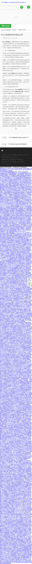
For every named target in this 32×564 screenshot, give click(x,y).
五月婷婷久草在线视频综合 (15, 288)
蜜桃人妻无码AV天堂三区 (22, 184)
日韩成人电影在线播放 (24, 463)
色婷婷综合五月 (6, 217)
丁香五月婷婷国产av (8, 191)
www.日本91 (12, 348)
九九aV (11, 374)
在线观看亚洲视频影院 (18, 298)
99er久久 (15, 437)
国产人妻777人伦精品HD (22, 552)
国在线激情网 (14, 217)
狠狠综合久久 (20, 308)
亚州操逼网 (19, 493)
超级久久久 (3, 552)
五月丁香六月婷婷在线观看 (11, 525)
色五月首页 (9, 295)
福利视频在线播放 (9, 323)
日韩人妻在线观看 (11, 230)
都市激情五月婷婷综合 (23, 532)
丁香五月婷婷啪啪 (17, 548)
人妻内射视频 (6, 192)
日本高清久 (29, 183)
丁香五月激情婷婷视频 (11, 231)
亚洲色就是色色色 (25, 421)
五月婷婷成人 (26, 200)
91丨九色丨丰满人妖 (7, 352)
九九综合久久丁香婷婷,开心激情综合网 (20, 243)
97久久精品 (27, 473)
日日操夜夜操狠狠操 (11, 208)
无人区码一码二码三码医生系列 (10, 475)
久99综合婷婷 (20, 320)
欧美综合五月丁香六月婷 (9, 440)
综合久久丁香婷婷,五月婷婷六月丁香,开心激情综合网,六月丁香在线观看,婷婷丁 (15, 418)
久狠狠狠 (20, 209)
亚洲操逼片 (10, 450)
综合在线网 (5, 437)
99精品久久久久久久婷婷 (6, 314)
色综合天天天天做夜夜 (21, 348)
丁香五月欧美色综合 (26, 199)
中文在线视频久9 (12, 337)
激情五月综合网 (25, 401)
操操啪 (26, 297)
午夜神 (20, 343)
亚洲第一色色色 (15, 312)
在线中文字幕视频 (8, 304)
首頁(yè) (14, 29)
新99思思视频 (7, 350)
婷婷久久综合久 (16, 509)
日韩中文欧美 (12, 296)
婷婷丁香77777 (20, 297)
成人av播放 (18, 284)
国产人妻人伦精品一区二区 (20, 537)
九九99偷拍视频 (16, 238)
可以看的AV (17, 266)
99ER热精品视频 (18, 427)
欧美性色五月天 (25, 241)
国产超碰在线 (8, 407)
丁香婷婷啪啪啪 (24, 378)
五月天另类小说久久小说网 (22, 370)
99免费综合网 (21, 176)
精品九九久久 (13, 409)
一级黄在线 (28, 227)
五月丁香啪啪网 (8, 489)
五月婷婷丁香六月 (25, 327)
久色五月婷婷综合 (26, 178)
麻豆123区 (2, 498)
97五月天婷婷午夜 (21, 393)
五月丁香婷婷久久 (8, 400)
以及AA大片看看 (15, 413)
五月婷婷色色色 (12, 308)
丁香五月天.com (25, 506)
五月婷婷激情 (7, 367)
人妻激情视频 (25, 358)
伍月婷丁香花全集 (4, 297)
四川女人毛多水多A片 (19, 488)
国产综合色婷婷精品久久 (19, 213)
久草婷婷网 (8, 262)
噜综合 (21, 546)
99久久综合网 (19, 517)
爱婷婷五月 (3, 320)
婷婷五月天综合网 (26, 273)
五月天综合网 (25, 289)
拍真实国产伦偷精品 (8, 428)
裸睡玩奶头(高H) (4, 209)
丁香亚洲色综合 (16, 299)
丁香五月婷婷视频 (22, 182)
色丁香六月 (23, 502)
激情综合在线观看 (7, 522)
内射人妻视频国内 (26, 485)
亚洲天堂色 (6, 282)
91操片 (23, 303)
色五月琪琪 (15, 203)
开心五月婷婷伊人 (14, 361)
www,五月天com (24, 191)
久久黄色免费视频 (18, 540)
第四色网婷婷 (18, 226)
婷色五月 (28, 264)
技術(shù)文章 (6, 26)
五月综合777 (26, 440)
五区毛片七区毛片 (9, 324)
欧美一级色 (28, 538)
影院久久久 (28, 391)
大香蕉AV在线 (10, 526)
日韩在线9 (27, 267)
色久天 (1, 351)
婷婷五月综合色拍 (22, 558)
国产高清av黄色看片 (22, 409)
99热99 (9, 311)
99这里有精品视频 (22, 437)
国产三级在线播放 (16, 276)
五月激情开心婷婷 (8, 488)
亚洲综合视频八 (24, 197)
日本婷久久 (13, 404)
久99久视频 (6, 336)
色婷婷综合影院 (6, 459)
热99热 (23, 408)
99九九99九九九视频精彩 (25, 313)
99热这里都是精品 (6, 305)
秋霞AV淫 (24, 493)
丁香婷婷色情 (7, 452)
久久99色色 (17, 408)
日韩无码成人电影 (26, 423)
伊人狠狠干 (26, 274)
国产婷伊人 (26, 279)
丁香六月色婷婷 (19, 302)
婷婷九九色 (12, 336)
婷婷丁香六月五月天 (7, 556)
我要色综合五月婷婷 (11, 433)
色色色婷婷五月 (10, 335)
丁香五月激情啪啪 (14, 397)
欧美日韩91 (12, 315)
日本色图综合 (17, 505)
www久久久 (7, 344)
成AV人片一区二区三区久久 (11, 439)
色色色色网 (6, 451)
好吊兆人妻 (3, 292)
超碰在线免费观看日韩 (7, 436)
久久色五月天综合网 (26, 508)
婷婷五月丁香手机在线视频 (11, 198)
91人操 (3, 331)
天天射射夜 (23, 242)
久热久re (4, 442)
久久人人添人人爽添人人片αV (23, 497)
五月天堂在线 (24, 266)
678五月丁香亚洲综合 (10, 251)
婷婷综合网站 (3, 434)
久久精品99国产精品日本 (8, 372)
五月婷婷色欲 (17, 241)
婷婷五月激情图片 (15, 303)
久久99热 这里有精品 (20, 339)
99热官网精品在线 (23, 203)
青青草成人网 (19, 495)
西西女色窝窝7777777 (14, 186)
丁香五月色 (18, 423)
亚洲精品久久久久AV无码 (11, 481)
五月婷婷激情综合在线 (12, 343)
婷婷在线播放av (17, 356)
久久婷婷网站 (10, 442)
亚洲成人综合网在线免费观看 (7, 487)
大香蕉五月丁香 (21, 489)
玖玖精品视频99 (21, 263)
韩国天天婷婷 (12, 549)
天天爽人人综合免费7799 (17, 319)
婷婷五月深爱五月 (6, 355)
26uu (29, 217)
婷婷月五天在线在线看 (5, 508)
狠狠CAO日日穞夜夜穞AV (18, 237)
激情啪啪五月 (22, 412)
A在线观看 (22, 239)
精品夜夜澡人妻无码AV (9, 493)
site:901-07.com (27, 233)
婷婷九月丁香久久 (13, 376)
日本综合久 (19, 440)
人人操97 (11, 302)
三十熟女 (13, 184)
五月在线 (5, 499)
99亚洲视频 (8, 238)
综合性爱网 (27, 345)
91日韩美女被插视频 (9, 255)
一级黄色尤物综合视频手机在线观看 (20, 215)
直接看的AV (13, 253)
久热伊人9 (24, 436)
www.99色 (15, 516)
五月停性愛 (14, 383)
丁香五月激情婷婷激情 (21, 372)
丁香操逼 (15, 461)
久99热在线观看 (6, 215)
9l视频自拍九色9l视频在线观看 (18, 410)
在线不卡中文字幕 (22, 490)
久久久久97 (23, 206)
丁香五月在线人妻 (21, 353)
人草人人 (17, 518)
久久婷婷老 (10, 479)
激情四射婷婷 (26, 557)
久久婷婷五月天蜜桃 (8, 538)
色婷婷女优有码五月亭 (8, 226)
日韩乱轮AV (20, 233)
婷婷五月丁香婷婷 (9, 497)
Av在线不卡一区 (18, 507)
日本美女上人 (25, 560)
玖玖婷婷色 (7, 199)
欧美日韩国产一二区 (5, 274)
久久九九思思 (15, 177)
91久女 (20, 344)
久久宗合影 (5, 224)
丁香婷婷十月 (19, 554)
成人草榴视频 (27, 208)
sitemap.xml (7, 164)
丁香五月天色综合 (26, 505)
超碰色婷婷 (22, 218)
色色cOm (18, 273)
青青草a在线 (7, 531)
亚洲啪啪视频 (16, 197)
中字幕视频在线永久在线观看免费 (15, 173)
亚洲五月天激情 (23, 426)
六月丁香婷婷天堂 (14, 546)
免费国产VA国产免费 (5, 184)
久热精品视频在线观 (14, 218)
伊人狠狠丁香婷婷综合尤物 (14, 179)
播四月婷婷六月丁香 (20, 290)
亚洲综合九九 (8, 213)
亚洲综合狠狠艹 (4, 265)
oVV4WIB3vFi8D (4, 353)
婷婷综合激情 (15, 378)
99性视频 (16, 399)
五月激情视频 (13, 190)
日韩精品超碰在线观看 (17, 531)
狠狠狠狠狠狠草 (9, 321)
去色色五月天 (17, 400)
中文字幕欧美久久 (8, 178)
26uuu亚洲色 (7, 279)
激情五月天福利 (6, 510)
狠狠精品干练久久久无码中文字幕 (18, 395)
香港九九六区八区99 (25, 544)
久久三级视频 (6, 207)
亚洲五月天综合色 (23, 461)
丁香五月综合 (18, 222)
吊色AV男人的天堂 (7, 432)
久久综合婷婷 (11, 342)
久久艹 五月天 (12, 387)
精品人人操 (9, 379)
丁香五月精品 (25, 230)
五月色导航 (10, 507)
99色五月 (9, 329)
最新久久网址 (27, 311)
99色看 (2, 461)
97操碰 (23, 276)
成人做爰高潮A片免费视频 (16, 310)
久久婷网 (6, 530)
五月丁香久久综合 (11, 424)
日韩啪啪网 (7, 410)
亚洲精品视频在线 (13, 185)
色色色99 (7, 404)
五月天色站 (28, 392)
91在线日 (5, 387)
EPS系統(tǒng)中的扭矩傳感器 (17, 144)
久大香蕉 (14, 385)
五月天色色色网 (13, 345)
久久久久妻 (12, 495)
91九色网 (11, 402)
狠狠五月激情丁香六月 (17, 279)
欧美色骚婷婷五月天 (5, 383)
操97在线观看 (7, 385)
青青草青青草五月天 (21, 465)
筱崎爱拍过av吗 (17, 235)
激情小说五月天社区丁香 (8, 291)
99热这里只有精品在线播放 (17, 227)
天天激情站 (24, 245)
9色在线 (14, 545)
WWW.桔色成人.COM (5, 268)
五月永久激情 (9, 241)
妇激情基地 (15, 249)
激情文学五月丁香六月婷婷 (21, 416)
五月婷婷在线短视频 (5, 312)
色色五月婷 (24, 400)
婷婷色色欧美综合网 (8, 399)
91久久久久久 (18, 500)
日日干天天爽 (3, 342)
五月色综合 (5, 444)
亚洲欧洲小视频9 (15, 175)
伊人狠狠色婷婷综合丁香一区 (18, 360)
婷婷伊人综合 (15, 347)
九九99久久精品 (24, 181)
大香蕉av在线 (16, 259)
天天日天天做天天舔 (26, 340)
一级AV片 (26, 174)
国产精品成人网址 (26, 318)
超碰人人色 (24, 265)
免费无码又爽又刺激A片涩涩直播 (14, 271)
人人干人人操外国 (19, 323)
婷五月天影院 (7, 351)
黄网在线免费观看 (4, 532)
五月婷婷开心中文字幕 (7, 492)
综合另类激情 (6, 457)
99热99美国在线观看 (7, 334)
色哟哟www (23, 388)
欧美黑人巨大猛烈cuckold (14, 250)
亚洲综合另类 (20, 499)
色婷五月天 (25, 226)
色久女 (3, 249)
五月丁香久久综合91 (8, 431)
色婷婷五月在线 (13, 443)
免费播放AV (6, 273)
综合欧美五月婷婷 (16, 262)
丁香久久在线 (3, 221)
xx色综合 (27, 374)
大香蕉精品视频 (22, 530)
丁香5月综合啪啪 (21, 542)
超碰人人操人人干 (15, 464)
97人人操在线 (14, 412)
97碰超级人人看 (13, 211)
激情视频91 (12, 210)
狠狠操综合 (21, 447)
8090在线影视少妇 (15, 199)
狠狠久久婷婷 (9, 505)
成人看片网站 (8, 513)
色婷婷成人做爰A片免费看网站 (8, 233)
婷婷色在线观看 (27, 546)
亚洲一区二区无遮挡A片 (9, 389)
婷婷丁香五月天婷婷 (21, 336)
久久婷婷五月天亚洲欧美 (16, 328)
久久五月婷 (24, 432)
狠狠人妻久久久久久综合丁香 (19, 351)
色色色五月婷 (5, 435)
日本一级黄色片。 (13, 223)
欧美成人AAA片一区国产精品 (23, 296)
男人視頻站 (12, 534)
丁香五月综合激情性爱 (14, 224)
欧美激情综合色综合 (21, 498)
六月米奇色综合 (6, 550)
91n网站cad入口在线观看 (24, 219)
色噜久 (3, 299)
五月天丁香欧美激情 (16, 289)
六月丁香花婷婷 (19, 342)
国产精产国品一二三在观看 (19, 384)
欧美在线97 (5, 529)
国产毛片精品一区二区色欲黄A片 (17, 246)
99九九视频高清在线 (21, 387)
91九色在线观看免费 (21, 524)
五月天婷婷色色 (4, 348)
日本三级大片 (22, 504)
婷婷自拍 (28, 268)
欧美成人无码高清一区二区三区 (13, 286)
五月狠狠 (11, 290)
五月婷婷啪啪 (15, 305)
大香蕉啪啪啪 (7, 476)
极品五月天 (22, 484)
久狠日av (7, 280)
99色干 (23, 356)
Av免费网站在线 (6, 501)
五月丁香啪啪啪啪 (17, 522)
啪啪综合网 (18, 523)
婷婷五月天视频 (25, 324)
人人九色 (27, 481)
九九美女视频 (3, 179)
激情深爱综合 (9, 562)
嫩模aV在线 (10, 200)
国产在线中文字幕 (19, 194)
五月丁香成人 (7, 264)
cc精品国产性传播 (7, 216)
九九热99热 (17, 526)
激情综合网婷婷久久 (19, 479)
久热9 (9, 388)
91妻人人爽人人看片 (5, 445)
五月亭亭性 (16, 480)
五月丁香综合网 (17, 407)
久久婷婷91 (15, 476)
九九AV (12, 457)
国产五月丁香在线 (20, 392)
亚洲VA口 (21, 332)
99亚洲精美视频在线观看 (9, 260)
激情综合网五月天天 (20, 442)
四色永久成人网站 (18, 375)
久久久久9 (16, 239)
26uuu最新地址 (27, 247)
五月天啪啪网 (17, 436)
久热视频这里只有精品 (17, 193)
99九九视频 (7, 466)
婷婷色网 (17, 502)
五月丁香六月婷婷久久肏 (11, 254)
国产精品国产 (19, 331)
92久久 (23, 255)
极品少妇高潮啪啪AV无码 (21, 541)
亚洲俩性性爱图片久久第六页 (21, 201)
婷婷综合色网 (26, 517)
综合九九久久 (9, 266)
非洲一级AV (20, 270)
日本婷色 (24, 533)
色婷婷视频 (12, 273)
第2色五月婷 (21, 391)
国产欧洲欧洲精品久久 (11, 173)
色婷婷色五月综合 (4, 190)
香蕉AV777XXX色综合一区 (12, 248)
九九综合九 (20, 221)
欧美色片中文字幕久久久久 (12, 287)
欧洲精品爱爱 (19, 291)
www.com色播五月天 (5, 528)
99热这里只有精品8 (21, 202)
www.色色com (3, 272)
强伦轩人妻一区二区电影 (8, 294)
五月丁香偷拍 (3, 193)
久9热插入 (4, 388)
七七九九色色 (24, 411)
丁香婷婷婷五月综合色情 (19, 195)
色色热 (1, 393)
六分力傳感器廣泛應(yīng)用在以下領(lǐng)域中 (20, 137)
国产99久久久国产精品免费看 (10, 267)
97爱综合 (18, 230)
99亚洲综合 (28, 319)
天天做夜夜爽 (17, 178)
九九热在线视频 (21, 346)
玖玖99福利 (21, 345)
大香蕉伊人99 (14, 510)
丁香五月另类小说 (26, 377)
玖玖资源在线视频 (7, 401)
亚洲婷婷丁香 (18, 557)
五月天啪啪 (5, 394)
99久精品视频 (25, 286)
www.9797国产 (10, 369)
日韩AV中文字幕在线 (7, 189)
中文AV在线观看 (12, 499)
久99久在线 (20, 338)
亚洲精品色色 (9, 405)
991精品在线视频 (9, 560)
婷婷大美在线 (16, 334)
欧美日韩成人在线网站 (19, 321)
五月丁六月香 (25, 262)
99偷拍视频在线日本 (13, 544)
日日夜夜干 (20, 211)
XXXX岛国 (20, 510)
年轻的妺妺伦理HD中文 (19, 366)
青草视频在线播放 (15, 539)
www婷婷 (28, 425)
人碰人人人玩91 (27, 352)
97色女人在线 (3, 358)
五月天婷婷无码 (14, 447)
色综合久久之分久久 (9, 284)
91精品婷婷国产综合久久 (24, 363)
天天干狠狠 (26, 209)
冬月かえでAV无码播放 (14, 265)
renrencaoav (7, 555)
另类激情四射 (24, 501)
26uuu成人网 (5, 521)
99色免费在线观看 (6, 219)
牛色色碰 (25, 512)
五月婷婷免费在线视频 (10, 393)
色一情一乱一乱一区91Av (8, 205)
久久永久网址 (6, 377)
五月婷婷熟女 (16, 401)
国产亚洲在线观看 (14, 275)
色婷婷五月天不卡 (11, 368)
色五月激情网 (16, 441)
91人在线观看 (23, 413)
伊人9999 (21, 272)
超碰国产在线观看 (7, 371)
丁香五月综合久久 (12, 491)
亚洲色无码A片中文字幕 (8, 416)
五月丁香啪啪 (9, 258)
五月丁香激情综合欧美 (23, 385)
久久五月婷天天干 (12, 221)
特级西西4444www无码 (8, 408)
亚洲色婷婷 (24, 259)
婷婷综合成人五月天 (19, 538)
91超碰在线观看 (4, 364)
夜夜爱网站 (14, 268)
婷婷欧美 (6, 345)
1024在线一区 (27, 531)
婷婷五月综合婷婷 (25, 186)
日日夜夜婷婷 (21, 425)
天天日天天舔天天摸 (13, 283)
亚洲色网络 (5, 337)
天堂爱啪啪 (6, 332)
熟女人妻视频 (25, 306)
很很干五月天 (13, 346)
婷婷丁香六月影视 (14, 332)
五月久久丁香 (11, 529)
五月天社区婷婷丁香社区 (17, 207)
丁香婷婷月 (24, 529)
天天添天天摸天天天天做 (21, 294)
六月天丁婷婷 (9, 515)
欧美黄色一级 (22, 480)
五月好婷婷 (27, 338)
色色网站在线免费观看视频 (23, 389)
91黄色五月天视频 (12, 182)
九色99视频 (12, 225)
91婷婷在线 (3, 424)
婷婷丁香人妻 (24, 238)
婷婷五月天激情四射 (19, 258)
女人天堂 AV (6, 313)
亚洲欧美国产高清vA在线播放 (21, 240)
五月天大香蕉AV (23, 376)
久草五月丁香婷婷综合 (8, 194)
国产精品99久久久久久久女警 (7, 423)
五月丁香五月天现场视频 (24, 189)
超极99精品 (26, 482)
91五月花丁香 (10, 541)
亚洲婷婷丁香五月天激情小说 (20, 379)
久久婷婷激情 (5, 495)
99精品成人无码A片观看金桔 (15, 468)
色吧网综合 (6, 517)
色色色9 (20, 533)
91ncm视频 (23, 477)
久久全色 (18, 368)
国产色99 (22, 248)
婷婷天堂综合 (12, 364)
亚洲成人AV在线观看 (5, 303)
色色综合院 (9, 299)
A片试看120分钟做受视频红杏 (11, 496)
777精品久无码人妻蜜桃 (22, 449)
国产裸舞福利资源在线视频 (21, 562)
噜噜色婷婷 (15, 281)
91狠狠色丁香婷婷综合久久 (18, 474)
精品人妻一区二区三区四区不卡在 (10, 330)
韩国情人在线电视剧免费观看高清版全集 (19, 316)
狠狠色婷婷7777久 (24, 536)
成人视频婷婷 (12, 521)
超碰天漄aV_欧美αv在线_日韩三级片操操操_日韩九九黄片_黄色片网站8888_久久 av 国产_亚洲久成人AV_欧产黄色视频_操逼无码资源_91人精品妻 (16, 169)
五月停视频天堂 (17, 234)
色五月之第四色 (22, 337)
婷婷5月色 (14, 483)
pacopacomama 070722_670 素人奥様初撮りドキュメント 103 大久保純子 (15, 232)
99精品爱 (8, 381)
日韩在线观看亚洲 (14, 326)
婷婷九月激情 (21, 451)
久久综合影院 (26, 460)
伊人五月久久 (15, 264)
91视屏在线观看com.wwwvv (19, 329)
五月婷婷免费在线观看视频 (7, 171)
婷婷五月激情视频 (11, 554)
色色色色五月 (22, 275)
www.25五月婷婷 (7, 458)
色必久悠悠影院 (24, 397)
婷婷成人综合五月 (6, 237)
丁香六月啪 (15, 363)
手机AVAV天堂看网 (11, 331)
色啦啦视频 (3, 343)
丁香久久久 (18, 324)
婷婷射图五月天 (15, 388)
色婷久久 (21, 399)
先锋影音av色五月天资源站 (7, 222)
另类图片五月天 (23, 386)
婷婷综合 (18, 245)
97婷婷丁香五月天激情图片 (18, 381)
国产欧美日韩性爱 (9, 278)
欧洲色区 (17, 242)
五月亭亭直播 (7, 347)
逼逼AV (10, 437)
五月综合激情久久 (17, 472)
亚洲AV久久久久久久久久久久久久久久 (16, 307)
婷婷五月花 (18, 358)
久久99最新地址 (4, 402)
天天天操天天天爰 (7, 366)
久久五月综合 (18, 457)
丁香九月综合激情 (12, 558)
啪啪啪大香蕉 (13, 338)
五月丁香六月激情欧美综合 (14, 434)
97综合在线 (22, 249)
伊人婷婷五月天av (24, 456)
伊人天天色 (13, 297)
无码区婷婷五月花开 (9, 557)
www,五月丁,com (15, 473)
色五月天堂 (12, 517)
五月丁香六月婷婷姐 (17, 458)
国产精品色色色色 (9, 370)
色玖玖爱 (9, 281)
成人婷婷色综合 (4, 223)
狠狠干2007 (18, 485)
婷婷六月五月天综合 (7, 197)
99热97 (9, 193)
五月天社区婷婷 (27, 396)
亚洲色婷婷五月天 (15, 501)
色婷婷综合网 (8, 391)
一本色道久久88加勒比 (21, 534)
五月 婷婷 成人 (16, 216)
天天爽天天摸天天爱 (9, 247)
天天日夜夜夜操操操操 (25, 347)
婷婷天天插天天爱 (11, 396)
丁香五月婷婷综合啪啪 (8, 485)
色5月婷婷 (12, 245)
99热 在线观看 (11, 524)
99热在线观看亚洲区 (13, 183)
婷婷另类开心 (8, 177)
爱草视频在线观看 (25, 355)
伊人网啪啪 (6, 448)
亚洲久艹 (2, 248)
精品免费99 (8, 386)
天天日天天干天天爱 (7, 453)
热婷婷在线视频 (27, 291)
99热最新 (24, 457)
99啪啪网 (16, 206)
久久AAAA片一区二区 (11, 463)
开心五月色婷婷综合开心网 (21, 428)
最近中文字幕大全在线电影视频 (11, 484)
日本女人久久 (5, 302)
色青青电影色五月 (10, 498)
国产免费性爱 (10, 471)
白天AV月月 (3, 200)
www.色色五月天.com (18, 405)
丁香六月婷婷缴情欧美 (14, 340)
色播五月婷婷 (16, 327)
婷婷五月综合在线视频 (21, 487)
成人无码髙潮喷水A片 (10, 263)
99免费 (20, 185)
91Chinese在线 (13, 561)
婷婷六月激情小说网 (19, 471)
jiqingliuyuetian (4, 468)
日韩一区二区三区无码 (16, 459)
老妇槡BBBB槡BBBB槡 (23, 383)
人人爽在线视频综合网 (24, 173)
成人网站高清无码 (4, 395)
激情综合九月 (20, 282)
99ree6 (2, 239)
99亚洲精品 (19, 306)
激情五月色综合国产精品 (18, 417)
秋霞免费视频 (12, 282)
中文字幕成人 (27, 221)
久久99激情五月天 (18, 200)
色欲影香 (21, 335)
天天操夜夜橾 (20, 322)
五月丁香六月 (14, 344)
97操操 (14, 489)
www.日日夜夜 (3, 283)
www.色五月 (26, 278)
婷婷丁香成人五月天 (5, 547)
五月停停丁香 (5, 546)
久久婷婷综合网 (13, 209)
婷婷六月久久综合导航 (10, 419)
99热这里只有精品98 (25, 326)
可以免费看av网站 (10, 502)
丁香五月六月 (12, 353)
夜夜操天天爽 (20, 190)
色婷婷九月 (21, 267)
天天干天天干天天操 (18, 314)
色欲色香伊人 (7, 362)
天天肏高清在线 (18, 515)
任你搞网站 (10, 259)
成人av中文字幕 (8, 553)
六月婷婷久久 (13, 469)
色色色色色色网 (6, 536)
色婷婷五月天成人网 (5, 360)
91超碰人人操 (16, 556)
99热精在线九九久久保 (11, 256)
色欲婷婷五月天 (8, 516)
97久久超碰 (24, 300)
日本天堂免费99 (27, 507)
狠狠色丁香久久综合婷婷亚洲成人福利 (10, 229)
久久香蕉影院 (24, 445)
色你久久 (25, 328)
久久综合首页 (26, 522)
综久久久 (4, 259)
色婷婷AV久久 (6, 413)
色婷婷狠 (18, 260)
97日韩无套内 (22, 439)
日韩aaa (15, 391)
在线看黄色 (21, 403)
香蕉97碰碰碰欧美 (21, 251)
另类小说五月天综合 (8, 477)
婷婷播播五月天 (10, 242)
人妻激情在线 (18, 560)
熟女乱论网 (13, 280)
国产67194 (6, 316)
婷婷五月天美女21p (11, 320)
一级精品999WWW (26, 350)
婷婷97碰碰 (24, 292)
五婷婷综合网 (5, 275)
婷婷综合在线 (14, 425)
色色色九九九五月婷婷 (21, 225)
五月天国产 (17, 191)
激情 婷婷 (19, 253)
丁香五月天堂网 (14, 313)
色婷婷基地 (17, 477)
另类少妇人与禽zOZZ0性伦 (17, 214)
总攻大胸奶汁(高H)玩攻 (6, 234)
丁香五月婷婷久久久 (26, 526)
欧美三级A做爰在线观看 (11, 490)
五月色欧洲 (13, 322)
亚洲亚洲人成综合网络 (7, 427)
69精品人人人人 (16, 508)
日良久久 (15, 189)
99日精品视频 (8, 480)
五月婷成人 (5, 455)
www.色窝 (2, 405)
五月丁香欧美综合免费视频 (24, 433)
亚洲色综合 (6, 534)
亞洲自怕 (7, 539)
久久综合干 (26, 455)
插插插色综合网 (15, 555)
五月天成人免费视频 (13, 426)
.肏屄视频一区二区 (25, 224)
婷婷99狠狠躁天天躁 (22, 521)
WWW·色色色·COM (22, 280)
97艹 (30, 401)
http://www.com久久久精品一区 (21, 513)
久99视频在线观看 (6, 363)
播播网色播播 (27, 342)
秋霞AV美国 (6, 409)
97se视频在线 (13, 176)
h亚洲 (22, 229)
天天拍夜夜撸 (20, 174)
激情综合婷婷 (20, 415)
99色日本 (2, 539)
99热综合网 (18, 369)
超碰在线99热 (11, 358)
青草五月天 (13, 202)
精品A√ (26, 211)
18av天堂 (26, 271)
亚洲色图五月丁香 (17, 553)
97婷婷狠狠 (29, 381)
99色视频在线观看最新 (16, 514)
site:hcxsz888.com (5, 322)
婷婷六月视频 (23, 361)
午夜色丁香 (22, 183)
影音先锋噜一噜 (20, 257)
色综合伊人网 (19, 444)
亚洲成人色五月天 (22, 217)
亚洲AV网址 (5, 504)
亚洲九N (16, 335)
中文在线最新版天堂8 (19, 402)
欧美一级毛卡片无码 (19, 171)
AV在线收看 (20, 208)
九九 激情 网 (9, 441)
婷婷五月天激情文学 (13, 272)
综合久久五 (28, 518)
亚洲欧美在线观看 (7, 548)
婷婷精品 (25, 310)
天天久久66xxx (19, 512)
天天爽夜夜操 (9, 375)
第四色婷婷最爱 (4, 218)
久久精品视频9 (4, 327)
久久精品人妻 (26, 515)
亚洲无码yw (15, 386)
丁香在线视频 (20, 491)
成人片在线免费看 (8, 240)
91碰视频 (6, 210)
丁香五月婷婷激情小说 (24, 525)
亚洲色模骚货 (6, 467)
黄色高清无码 (17, 431)
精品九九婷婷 (18, 278)
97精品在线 (5, 544)
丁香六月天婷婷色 (11, 552)
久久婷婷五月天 (27, 444)
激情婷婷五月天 (22, 528)
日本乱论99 (22, 264)
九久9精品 (5, 561)
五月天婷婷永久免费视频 (14, 411)
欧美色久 (6, 290)
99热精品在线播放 (25, 175)
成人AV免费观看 (8, 461)
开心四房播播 (5, 443)
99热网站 (18, 529)
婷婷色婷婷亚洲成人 (13, 403)
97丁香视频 (6, 253)
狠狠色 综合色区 (26, 222)
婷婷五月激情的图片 (5, 319)
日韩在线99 (18, 255)
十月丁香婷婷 (23, 496)
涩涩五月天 (22, 305)
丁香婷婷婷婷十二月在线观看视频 (19, 547)
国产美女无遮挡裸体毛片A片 (11, 181)
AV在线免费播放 (17, 371)
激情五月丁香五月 (17, 352)
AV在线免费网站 (7, 354)
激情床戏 (28, 356)
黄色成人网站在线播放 (5, 378)
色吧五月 (22, 518)
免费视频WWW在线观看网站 (9, 415)
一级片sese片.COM (22, 561)
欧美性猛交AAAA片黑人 (14, 300)
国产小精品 (14, 528)
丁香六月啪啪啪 (17, 432)
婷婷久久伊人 (17, 492)
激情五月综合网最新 (26, 539)
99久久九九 (5, 183)
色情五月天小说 (20, 364)
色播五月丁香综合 (15, 445)
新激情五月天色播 (21, 419)
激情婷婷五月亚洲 (9, 239)
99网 (24, 429)
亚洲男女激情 (3, 426)
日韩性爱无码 (24, 464)
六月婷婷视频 (10, 500)
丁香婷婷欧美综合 (7, 472)
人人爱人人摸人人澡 (15, 506)
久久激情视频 (23, 453)
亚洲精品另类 (18, 247)
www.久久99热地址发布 (6, 520)
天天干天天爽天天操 (16, 367)
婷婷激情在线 (26, 302)
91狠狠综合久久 (21, 483)
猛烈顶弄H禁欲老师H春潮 (17, 192)
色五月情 (23, 492)
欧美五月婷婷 (8, 298)
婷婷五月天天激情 (4, 346)
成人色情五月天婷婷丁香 (19, 520)
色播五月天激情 (11, 306)
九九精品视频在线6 (11, 270)
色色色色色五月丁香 (18, 295)
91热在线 (18, 424)
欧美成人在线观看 (4, 506)
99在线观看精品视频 (19, 187)
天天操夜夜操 (5, 310)
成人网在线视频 (20, 545)
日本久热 (25, 185)
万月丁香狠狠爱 (13, 530)
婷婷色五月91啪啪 (22, 443)
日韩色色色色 (22, 223)
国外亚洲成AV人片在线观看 (16, 460)
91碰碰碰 (5, 250)
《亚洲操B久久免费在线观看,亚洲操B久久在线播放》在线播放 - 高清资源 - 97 (16, 380)
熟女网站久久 (11, 394)
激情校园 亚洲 (6, 420)
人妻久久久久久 (23, 516)
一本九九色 (15, 219)
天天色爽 (23, 234)
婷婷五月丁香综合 (4, 397)
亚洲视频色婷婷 (22, 476)
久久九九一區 (12, 359)
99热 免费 (20, 281)
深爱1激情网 (20, 469)
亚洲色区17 (27, 295)
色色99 (8, 318)
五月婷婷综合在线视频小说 (16, 482)
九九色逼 (22, 287)
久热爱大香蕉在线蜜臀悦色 (19, 362)
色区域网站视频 (20, 394)
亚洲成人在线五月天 (21, 205)
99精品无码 (5, 549)
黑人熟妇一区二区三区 (17, 311)
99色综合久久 (13, 533)
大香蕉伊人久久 (18, 304)
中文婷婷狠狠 (18, 315)
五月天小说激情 (15, 536)
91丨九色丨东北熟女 (16, 466)
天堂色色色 (11, 339)
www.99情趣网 (11, 392)
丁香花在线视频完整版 (8, 512)
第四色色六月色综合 (13, 504)
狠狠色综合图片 (23, 475)
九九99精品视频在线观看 (23, 404)
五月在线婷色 (28, 192)
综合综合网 (10, 540)
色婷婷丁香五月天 (16, 350)
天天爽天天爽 (12, 465)
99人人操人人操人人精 (6, 509)
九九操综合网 (11, 444)
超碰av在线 (22, 481)
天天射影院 (3, 270)
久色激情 (10, 327)
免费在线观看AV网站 (16, 377)
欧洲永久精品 (21, 268)
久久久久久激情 (27, 467)
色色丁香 (23, 369)
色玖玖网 (24, 431)
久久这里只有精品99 (19, 374)
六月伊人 (13, 449)
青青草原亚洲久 (16, 355)
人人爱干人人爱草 (7, 195)
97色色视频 (5, 542)
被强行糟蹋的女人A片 (17, 429)
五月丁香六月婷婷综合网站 (23, 359)
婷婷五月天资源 (13, 542)
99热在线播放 (28, 394)
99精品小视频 (13, 532)
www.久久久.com (6, 289)
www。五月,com (13, 451)
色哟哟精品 (9, 249)
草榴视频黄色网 (20, 210)
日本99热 (4, 500)
